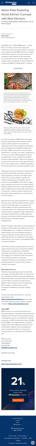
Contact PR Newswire (17, 418)
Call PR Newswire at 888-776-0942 (18, 429)
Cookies (18, 440)
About (17, 422)
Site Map (24, 438)
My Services (17, 424)
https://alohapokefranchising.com (12, 299)
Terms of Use (12, 436)
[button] (18, 81)
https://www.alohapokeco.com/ (11, 364)
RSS (30, 438)
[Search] (33, 3)
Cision (21, 443)
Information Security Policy (12, 438)
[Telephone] (29, 3)
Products (18, 420)
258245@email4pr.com (9, 348)
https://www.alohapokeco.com (18, 304)
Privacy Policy (22, 436)
